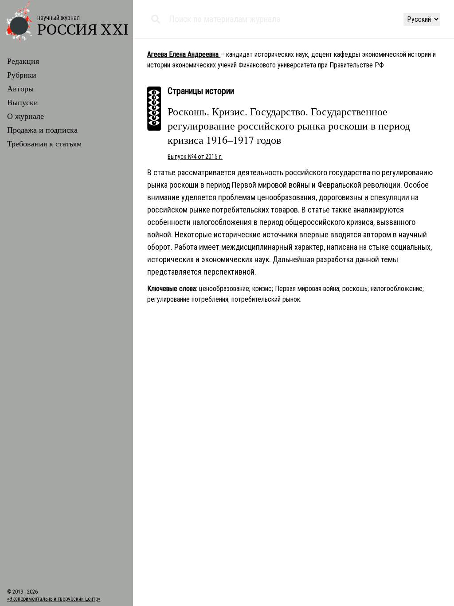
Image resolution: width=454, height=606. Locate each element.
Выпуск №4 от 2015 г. (195, 156)
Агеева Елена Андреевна (183, 54)
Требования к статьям (44, 143)
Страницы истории (201, 91)
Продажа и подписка (42, 129)
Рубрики (21, 74)
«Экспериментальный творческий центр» (53, 599)
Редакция (23, 60)
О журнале (25, 115)
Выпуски (22, 102)
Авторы (20, 88)
